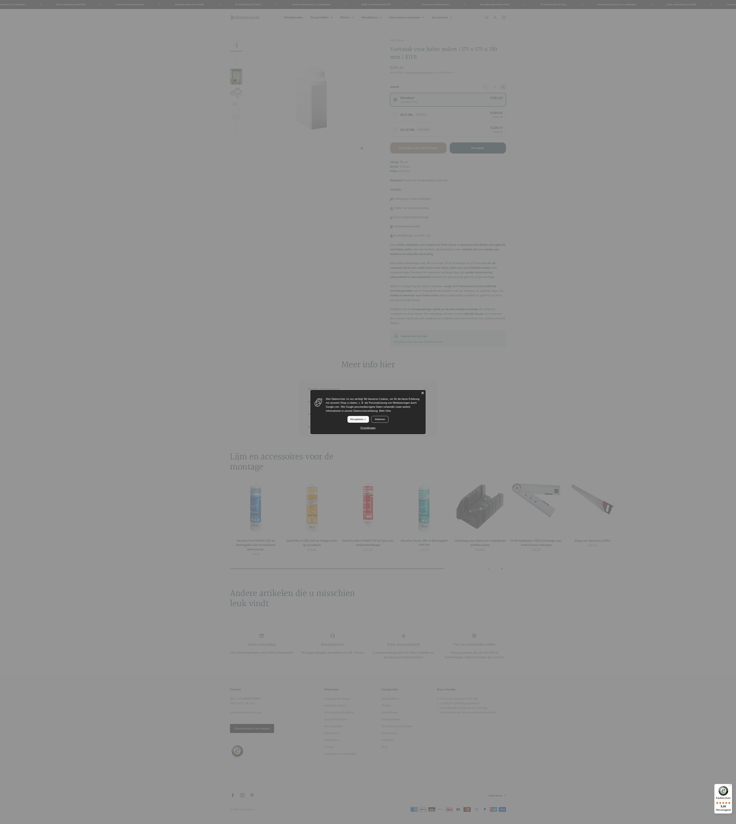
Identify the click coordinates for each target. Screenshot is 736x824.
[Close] (423, 393)
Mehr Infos (385, 410)
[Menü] (730, 786)
